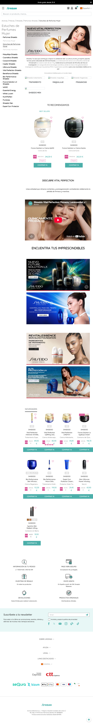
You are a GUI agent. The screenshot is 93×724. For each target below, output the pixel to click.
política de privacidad (70, 619)
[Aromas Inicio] (11, 8)
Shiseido (19, 21)
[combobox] (46, 14)
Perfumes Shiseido (31, 21)
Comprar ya (42, 165)
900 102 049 (29, 570)
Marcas (12, 21)
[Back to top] (88, 719)
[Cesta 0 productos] (76, 8)
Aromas (5, 21)
